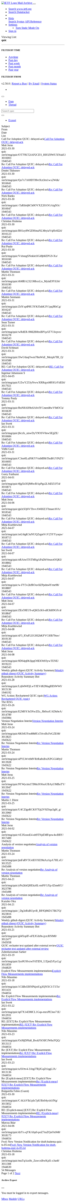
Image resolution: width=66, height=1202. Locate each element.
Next (17, 1173)
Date (11, 101)
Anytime (13, 57)
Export (12, 120)
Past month (14, 66)
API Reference (33, 21)
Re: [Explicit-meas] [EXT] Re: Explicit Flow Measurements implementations (29, 1084)
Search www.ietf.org (20, 8)
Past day (13, 60)
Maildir (13, 1198)
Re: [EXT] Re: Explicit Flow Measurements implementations (26, 1055)
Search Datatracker (19, 12)
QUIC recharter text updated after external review (32, 947)
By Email (34, 83)
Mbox (4, 1198)
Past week (14, 63)
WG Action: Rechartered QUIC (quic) (29, 697)
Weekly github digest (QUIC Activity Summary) (32, 672)
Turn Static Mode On (27, 27)
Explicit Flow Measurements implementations (31, 972)
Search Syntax (16, 21)
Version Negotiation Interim (47, 720)
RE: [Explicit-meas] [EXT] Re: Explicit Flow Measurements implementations (29, 1116)
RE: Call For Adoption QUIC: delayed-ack (32, 368)
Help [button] (11, 18)
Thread (12, 104)
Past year (13, 69)
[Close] (2, 1187)
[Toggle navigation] (34, 3)
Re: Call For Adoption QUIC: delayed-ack (31, 166)
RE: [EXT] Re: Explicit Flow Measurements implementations (26, 1026)
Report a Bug (19, 83)
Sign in (12, 31)
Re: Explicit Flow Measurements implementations (31, 998)
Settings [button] (12, 24)
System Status (49, 83)
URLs (21, 1198)
